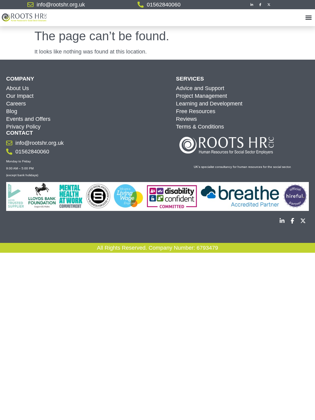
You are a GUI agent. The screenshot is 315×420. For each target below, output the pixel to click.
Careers (16, 104)
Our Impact (20, 96)
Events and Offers (28, 119)
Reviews (186, 119)
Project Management (201, 96)
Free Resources (195, 111)
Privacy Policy (23, 127)
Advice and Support (200, 88)
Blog (11, 111)
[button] (308, 17)
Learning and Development (209, 104)
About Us (17, 88)
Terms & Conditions (200, 127)
